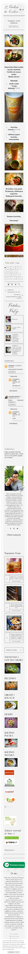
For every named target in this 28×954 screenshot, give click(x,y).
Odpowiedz (13, 391)
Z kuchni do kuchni (11, 9)
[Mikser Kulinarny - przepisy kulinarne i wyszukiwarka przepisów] (10, 825)
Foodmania (11, 365)
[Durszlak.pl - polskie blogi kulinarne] (9, 850)
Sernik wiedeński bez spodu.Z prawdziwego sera (16, 606)
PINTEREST (15, 938)
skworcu (8, 271)
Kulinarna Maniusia (14, 396)
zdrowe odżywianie (10, 278)
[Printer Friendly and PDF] (12, 263)
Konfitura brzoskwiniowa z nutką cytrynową (13, 297)
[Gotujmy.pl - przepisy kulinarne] (12, 845)
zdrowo (19, 278)
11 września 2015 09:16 (16, 382)
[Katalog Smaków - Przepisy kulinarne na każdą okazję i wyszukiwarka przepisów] (9, 786)
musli (13, 267)
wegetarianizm (16, 274)
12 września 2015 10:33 (16, 415)
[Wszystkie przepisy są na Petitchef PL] (9, 774)
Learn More (11, 952)
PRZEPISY (18, 267)
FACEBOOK (15, 934)
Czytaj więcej (16, 581)
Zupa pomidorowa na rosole (13, 292)
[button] (22, 6)
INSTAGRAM (15, 936)
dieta (8, 267)
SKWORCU (16, 130)
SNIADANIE (8, 274)
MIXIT (16, 89)
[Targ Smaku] (8, 807)
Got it (17, 952)
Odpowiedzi (13, 376)
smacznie (14, 271)
